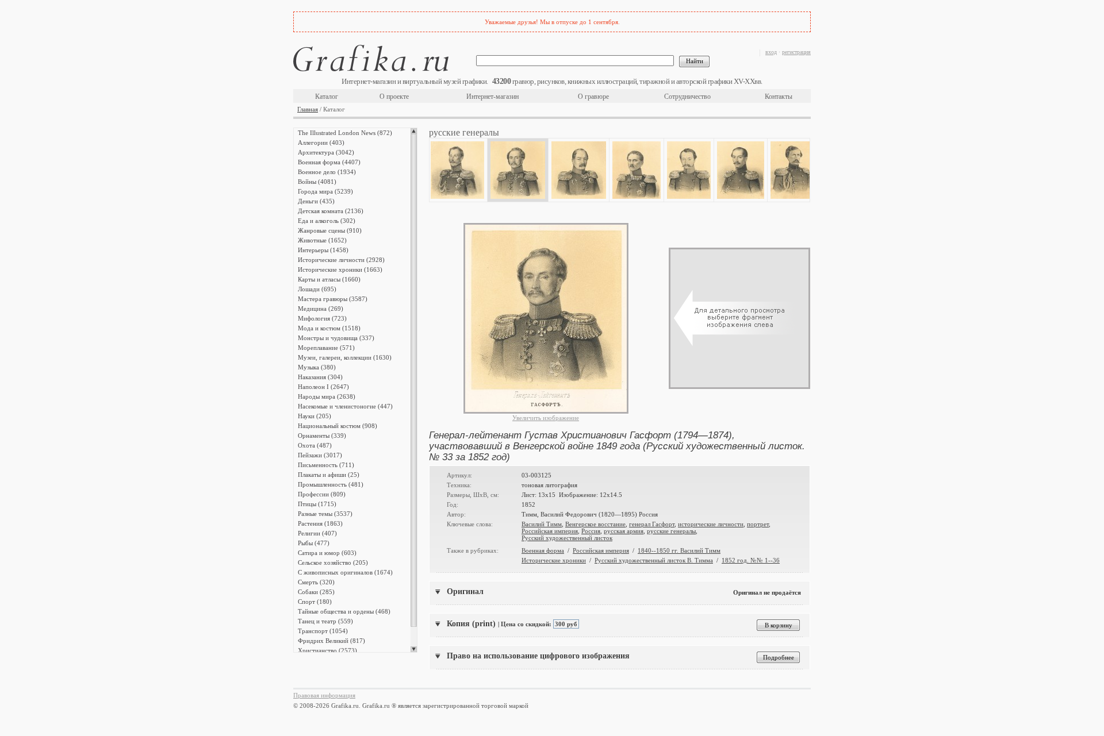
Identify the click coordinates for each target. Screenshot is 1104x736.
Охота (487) (315, 445)
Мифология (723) (322, 318)
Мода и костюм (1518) (329, 328)
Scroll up (414, 131)
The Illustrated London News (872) (345, 132)
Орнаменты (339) (322, 435)
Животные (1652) (322, 240)
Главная (307, 109)
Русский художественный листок (567, 537)
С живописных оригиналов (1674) (345, 572)
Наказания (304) (320, 376)
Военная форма (543, 550)
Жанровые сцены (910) (330, 230)
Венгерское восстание (595, 524)
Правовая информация (324, 695)
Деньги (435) (316, 201)
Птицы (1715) (317, 503)
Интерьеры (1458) (323, 249)
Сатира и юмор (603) (327, 552)
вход (771, 52)
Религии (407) (317, 533)
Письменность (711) (326, 464)
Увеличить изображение (545, 417)
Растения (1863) (320, 523)
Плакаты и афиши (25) (328, 474)
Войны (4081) (317, 181)
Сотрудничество (687, 97)
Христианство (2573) (327, 650)
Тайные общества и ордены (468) (344, 611)
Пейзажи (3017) (320, 455)
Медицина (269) (320, 308)
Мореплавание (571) (326, 347)
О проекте (394, 97)
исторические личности (710, 524)
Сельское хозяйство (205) (333, 562)
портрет (758, 524)
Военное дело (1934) (327, 171)
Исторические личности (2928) (341, 259)
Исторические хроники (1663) (340, 269)
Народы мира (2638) (326, 396)
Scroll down (414, 649)
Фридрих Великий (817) (331, 640)
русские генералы (671, 530)
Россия (590, 530)
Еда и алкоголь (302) (326, 220)
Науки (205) (314, 416)
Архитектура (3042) (326, 152)
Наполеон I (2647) (323, 386)
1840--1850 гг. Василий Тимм (679, 550)
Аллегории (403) (321, 142)
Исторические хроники (554, 560)
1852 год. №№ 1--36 (751, 560)
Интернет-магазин (492, 97)
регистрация (796, 52)
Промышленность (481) (330, 484)
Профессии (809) (322, 494)
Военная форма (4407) (329, 162)
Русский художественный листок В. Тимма (654, 560)
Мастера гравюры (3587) (332, 298)
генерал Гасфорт (651, 524)
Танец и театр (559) (325, 621)
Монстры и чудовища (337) (336, 337)
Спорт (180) (315, 601)
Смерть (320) (316, 582)
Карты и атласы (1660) (329, 279)
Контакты (778, 97)
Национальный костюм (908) (337, 425)
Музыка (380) (317, 367)
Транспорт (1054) (323, 630)
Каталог (326, 97)
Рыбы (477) (313, 543)
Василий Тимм (542, 524)
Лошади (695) (317, 289)
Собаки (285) (316, 591)
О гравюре (593, 97)
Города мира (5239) (325, 191)
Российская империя (550, 530)
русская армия (623, 530)
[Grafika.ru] (370, 60)
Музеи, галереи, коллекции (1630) (345, 357)
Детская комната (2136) (330, 210)
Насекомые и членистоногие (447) (345, 406)
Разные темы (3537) (325, 513)
